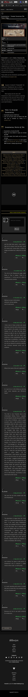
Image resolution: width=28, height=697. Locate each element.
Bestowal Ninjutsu (17, 157)
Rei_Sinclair (4, 491)
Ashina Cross (8, 157)
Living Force (18, 172)
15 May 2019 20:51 (17, 493)
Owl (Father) (20, 141)
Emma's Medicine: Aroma (13, 164)
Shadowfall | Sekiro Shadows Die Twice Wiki (12, 17)
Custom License (15, 662)
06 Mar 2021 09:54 (17, 322)
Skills (14, 152)
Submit (17, 229)
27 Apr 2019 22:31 (18, 516)
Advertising (14, 672)
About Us (14, 649)
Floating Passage (9, 169)
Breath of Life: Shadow (7, 160)
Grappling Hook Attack (7, 170)
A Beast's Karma (6, 154)
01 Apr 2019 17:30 (18, 584)
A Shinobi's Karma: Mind (8, 156)
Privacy (14, 678)
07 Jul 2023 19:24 (18, 270)
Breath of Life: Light (18, 159)
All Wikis (14, 646)
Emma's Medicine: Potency (13, 166)
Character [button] (24, 5)
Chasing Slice (20, 162)
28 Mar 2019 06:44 (17, 608)
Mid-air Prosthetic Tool (19, 175)
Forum (14, 648)
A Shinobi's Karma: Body (17, 154)
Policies (14, 679)
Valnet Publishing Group (19, 683)
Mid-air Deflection (8, 175)
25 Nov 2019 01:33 (17, 386)
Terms (14, 676)
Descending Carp (6, 163)
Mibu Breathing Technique (8, 173)
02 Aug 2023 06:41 (17, 241)
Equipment (2, 9)
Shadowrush (16, 140)
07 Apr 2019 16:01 (18, 559)
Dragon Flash (21, 163)
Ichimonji (22, 170)
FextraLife (6, 683)
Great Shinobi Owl (11, 141)
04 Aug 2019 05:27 (17, 411)
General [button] (16, 5)
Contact (14, 651)
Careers (14, 674)
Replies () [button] (19, 255)
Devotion (14, 163)
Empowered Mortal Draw (8, 167)
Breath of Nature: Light (19, 160)
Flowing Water (18, 169)
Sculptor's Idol (13, 77)
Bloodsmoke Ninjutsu (8, 159)
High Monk (16, 170)
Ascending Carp (19, 156)
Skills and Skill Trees (9, 9)
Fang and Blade (19, 167)
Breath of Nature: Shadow (9, 162)
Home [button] (9, 5)
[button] (16, 2)
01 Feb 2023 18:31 (17, 297)
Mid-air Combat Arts (20, 173)
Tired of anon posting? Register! (18, 212)
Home (14, 644)
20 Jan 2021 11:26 (17, 365)
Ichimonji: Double (9, 172)
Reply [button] (24, 255)
